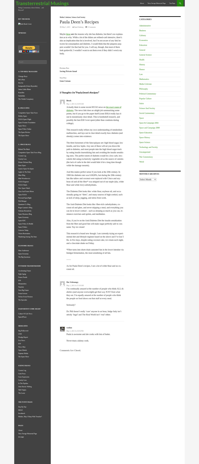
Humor (142, 69)
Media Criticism (65, 17)
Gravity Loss (22, 159)
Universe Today (23, 230)
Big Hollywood (23, 331)
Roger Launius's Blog (25, 208)
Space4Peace (22, 317)
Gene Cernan (65, 79)
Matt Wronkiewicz (24, 178)
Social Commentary (146, 113)
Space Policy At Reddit (25, 224)
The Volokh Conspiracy (25, 99)
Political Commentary (147, 94)
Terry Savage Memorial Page (157, 3)
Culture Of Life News (25, 314)
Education (143, 45)
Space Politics (22, 227)
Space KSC (22, 221)
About (142, 3)
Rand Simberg (78, 27)
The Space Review (24, 132)
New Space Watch (24, 188)
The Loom (21, 393)
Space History (144, 137)
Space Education (145, 133)
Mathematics (144, 79)
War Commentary (146, 157)
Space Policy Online (24, 129)
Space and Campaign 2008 (149, 128)
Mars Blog (21, 175)
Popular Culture (145, 99)
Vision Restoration (24, 233)
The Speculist (22, 300)
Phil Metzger (22, 201)
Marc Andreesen (23, 251)
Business (142, 31)
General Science (145, 55)
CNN (20, 334)
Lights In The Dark (24, 172)
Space (141, 118)
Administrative (145, 26)
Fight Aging (22, 274)
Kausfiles (21, 93)
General (142, 50)
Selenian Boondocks (24, 211)
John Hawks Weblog (25, 387)
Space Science (144, 142)
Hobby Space (22, 116)
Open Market (22, 350)
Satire (141, 103)
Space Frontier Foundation (26, 123)
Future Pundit (22, 277)
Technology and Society (148, 147)
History (142, 65)
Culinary (142, 35)
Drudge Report (23, 337)
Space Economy (23, 217)
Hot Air (20, 83)
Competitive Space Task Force (28, 113)
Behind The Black (24, 149)
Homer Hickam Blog (25, 162)
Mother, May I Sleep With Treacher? (30, 417)
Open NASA (22, 195)
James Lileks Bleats (24, 89)
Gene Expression (23, 377)
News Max (21, 347)
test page (172, 3)
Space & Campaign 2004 (148, 123)
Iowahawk (21, 413)
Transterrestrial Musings (42, 3)
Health (141, 60)
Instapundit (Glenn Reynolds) (27, 86)
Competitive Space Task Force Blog (29, 152)
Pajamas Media (23, 353)
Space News (22, 126)
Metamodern (22, 284)
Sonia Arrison (22, 293)
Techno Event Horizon (25, 297)
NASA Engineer (23, 182)
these (68, 34)
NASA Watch (22, 185)
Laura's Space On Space (26, 169)
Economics (143, 40)
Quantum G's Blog (24, 204)
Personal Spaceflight (24, 198)
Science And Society (78, 17)
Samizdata (21, 96)
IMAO (20, 410)
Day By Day (22, 407)
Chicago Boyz (22, 76)
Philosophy (143, 89)
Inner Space (22, 165)
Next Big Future (23, 290)
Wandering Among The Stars (27, 237)
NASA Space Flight (24, 119)
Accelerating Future (24, 271)
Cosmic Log (22, 156)
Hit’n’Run (21, 80)
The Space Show (23, 135)
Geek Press (22, 374)
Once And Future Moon (26, 191)
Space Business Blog (25, 214)
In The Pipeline (23, 383)
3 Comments (92, 27)
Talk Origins (22, 390)
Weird (141, 162)
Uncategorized (144, 152)
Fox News (21, 340)
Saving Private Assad (68, 69)
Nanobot (21, 287)
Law (141, 74)
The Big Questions (24, 257)
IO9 (19, 280)
